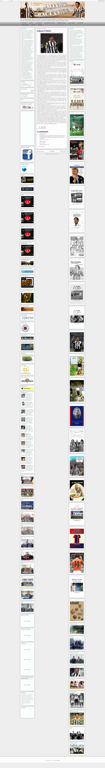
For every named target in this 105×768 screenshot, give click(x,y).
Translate (29, 85)
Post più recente (40, 151)
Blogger (58, 760)
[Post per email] (39, 127)
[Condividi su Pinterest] (45, 127)
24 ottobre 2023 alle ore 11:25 (44, 144)
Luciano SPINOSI (28, 425)
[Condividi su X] (43, 127)
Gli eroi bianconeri (43, 128)
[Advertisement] (25, 127)
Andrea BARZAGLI (29, 457)
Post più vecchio (63, 151)
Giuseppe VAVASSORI (29, 449)
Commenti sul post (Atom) (53, 154)
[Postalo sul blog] (42, 127)
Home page (51, 151)
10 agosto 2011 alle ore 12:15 (44, 139)
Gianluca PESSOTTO (29, 465)
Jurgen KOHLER (28, 441)
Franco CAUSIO (28, 394)
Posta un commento (41, 146)
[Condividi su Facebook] (44, 127)
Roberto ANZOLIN (29, 402)
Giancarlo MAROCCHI (29, 410)
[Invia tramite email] (41, 127)
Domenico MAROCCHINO (28, 434)
